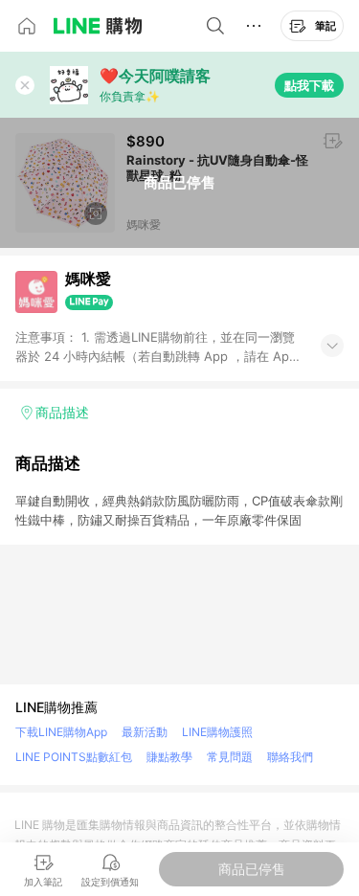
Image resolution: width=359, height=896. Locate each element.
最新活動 (145, 732)
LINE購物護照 (217, 732)
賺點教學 (169, 757)
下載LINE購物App (61, 732)
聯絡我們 (290, 757)
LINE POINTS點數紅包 (73, 757)
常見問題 (230, 757)
